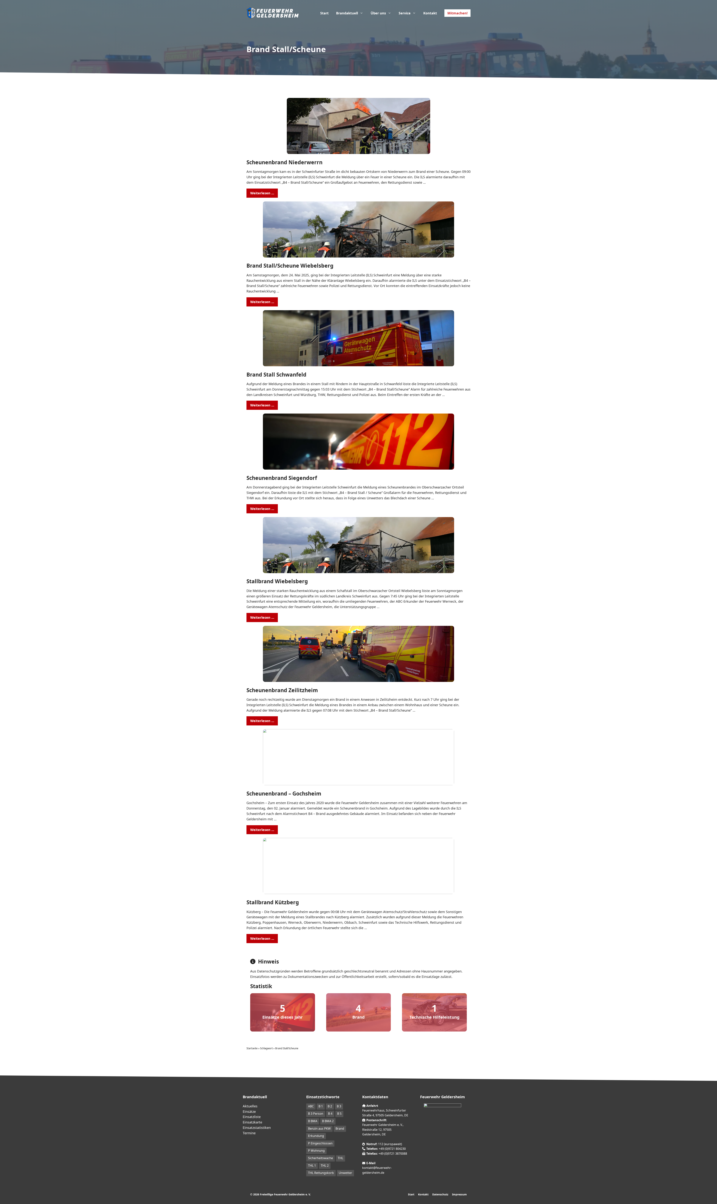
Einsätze (249, 1111)
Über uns (378, 13)
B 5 (339, 1113)
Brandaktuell (347, 13)
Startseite (252, 1048)
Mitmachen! (457, 13)
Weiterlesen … (262, 193)
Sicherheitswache (320, 1158)
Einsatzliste (252, 1116)
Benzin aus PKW (319, 1128)
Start (324, 13)
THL (340, 1158)
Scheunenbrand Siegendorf (281, 477)
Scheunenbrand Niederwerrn (284, 162)
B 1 (321, 1106)
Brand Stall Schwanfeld (276, 374)
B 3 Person (315, 1113)
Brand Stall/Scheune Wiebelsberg (289, 265)
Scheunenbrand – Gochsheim (283, 793)
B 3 (339, 1106)
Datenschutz (440, 1194)
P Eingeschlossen (320, 1143)
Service (405, 13)
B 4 (330, 1113)
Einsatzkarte (252, 1122)
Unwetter (345, 1173)
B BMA (312, 1121)
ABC (311, 1106)
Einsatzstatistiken (257, 1127)
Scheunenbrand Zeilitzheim (282, 690)
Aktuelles (250, 1106)
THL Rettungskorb (321, 1173)
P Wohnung (316, 1150)
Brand (340, 1128)
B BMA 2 (328, 1121)
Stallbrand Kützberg (272, 902)
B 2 (330, 1106)
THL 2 (325, 1165)
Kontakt (430, 13)
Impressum (459, 1194)
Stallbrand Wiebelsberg (277, 581)
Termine (249, 1133)
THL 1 (312, 1165)
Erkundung (316, 1136)
